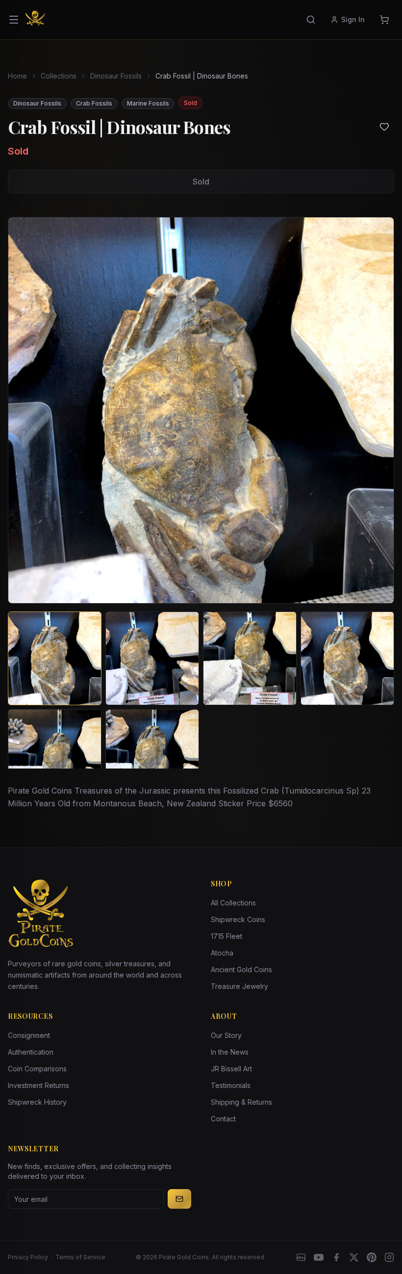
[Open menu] (14, 20)
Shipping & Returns (241, 1102)
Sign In (353, 19)
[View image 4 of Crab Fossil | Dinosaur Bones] (347, 658)
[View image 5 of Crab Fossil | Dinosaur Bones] (54, 756)
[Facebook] (336, 1257)
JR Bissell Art (231, 1068)
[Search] (311, 19)
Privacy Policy (28, 1257)
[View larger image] (201, 410)
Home (17, 76)
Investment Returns (38, 1085)
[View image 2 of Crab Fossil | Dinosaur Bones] (152, 658)
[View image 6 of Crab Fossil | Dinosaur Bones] (152, 756)
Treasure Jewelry (239, 986)
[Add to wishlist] (384, 126)
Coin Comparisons (37, 1068)
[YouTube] (319, 1257)
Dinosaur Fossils (116, 76)
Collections (58, 76)
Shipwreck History (37, 1102)
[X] (354, 1257)
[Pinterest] (372, 1257)
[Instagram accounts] (389, 1257)
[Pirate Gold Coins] (35, 19)
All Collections (233, 903)
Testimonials (231, 1085)
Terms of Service (80, 1257)
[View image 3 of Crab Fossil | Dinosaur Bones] (250, 658)
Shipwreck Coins (238, 919)
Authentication (30, 1052)
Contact (223, 1119)
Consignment (29, 1035)
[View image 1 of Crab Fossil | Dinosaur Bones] (54, 658)
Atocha (222, 953)
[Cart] (384, 19)
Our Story (226, 1035)
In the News (230, 1052)
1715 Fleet (226, 936)
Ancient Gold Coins (241, 969)
